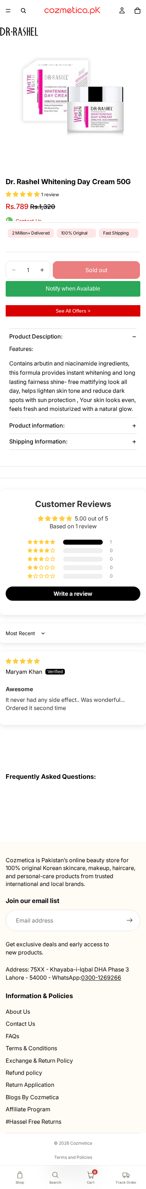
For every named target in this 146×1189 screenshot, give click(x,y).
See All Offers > (73, 311)
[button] (23, 194)
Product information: (37, 425)
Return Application (30, 1084)
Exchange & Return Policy (39, 1060)
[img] (23, 661)
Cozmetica (81, 1143)
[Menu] (8, 10)
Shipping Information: (38, 441)
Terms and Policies (73, 1157)
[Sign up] (129, 920)
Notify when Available (73, 289)
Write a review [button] (73, 593)
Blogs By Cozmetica (32, 1096)
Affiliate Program (28, 1109)
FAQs (12, 1035)
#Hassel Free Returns (33, 1121)
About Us (18, 1011)
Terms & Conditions (31, 1048)
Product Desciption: (36, 336)
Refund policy (24, 1072)
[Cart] (137, 10)
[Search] (23, 10)
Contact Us (20, 1023)
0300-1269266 (101, 977)
